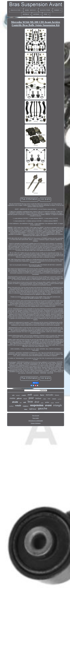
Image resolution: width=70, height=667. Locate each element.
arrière (47, 402)
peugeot (18, 395)
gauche (42, 408)
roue (49, 398)
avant (48, 405)
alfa (21, 402)
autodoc (36, 395)
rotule (18, 405)
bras (30, 401)
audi (30, 394)
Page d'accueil (35, 415)
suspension (36, 405)
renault (52, 402)
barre (42, 395)
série (13, 395)
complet (24, 395)
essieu (12, 398)
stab (24, 402)
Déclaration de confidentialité (36, 420)
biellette (38, 398)
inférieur (32, 409)
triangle (57, 405)
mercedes (49, 395)
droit (37, 402)
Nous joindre (36, 418)
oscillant (11, 406)
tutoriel (57, 402)
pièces (19, 398)
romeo (44, 398)
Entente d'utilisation (35, 423)
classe (25, 409)
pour (31, 397)
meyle (25, 398)
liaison (57, 395)
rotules (42, 402)
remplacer (25, 406)
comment (54, 398)
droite (15, 402)
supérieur (59, 398)
